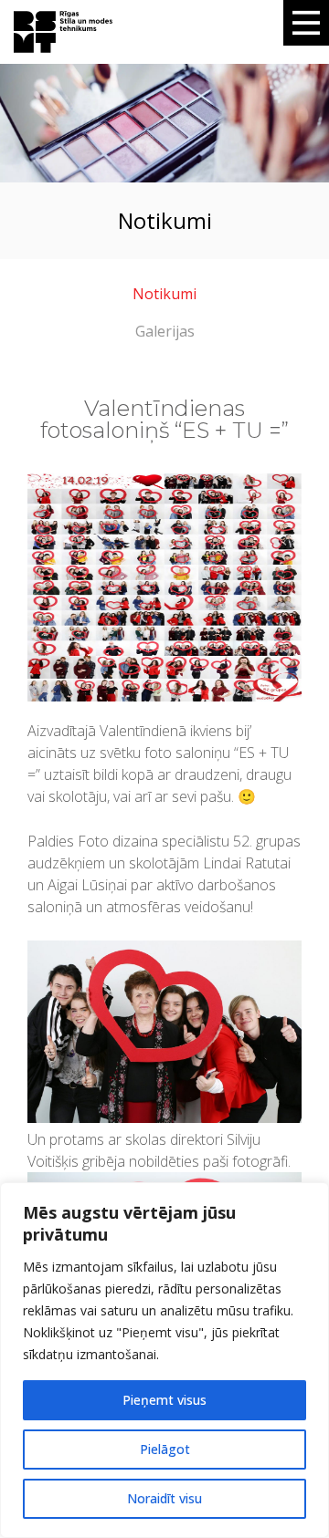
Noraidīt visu (164, 1498)
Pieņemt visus (164, 1399)
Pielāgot (165, 1449)
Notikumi (164, 293)
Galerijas (165, 331)
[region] (164, 1360)
